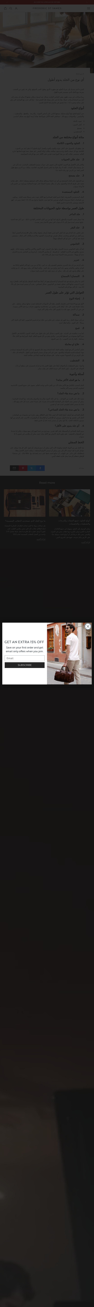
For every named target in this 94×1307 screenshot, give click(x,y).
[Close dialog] (88, 626)
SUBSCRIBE (25, 665)
